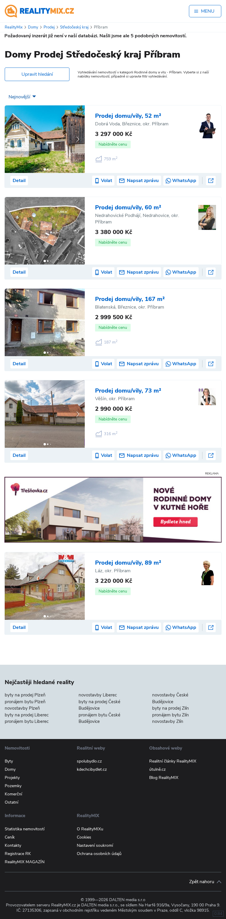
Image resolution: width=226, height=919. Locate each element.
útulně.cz (157, 769)
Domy (10, 769)
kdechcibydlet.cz (92, 769)
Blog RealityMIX (163, 777)
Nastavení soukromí (95, 845)
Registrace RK (18, 853)
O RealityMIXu (90, 829)
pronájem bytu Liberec (27, 721)
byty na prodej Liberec (27, 715)
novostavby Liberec (98, 695)
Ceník (10, 837)
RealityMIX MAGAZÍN (24, 862)
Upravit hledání (37, 74)
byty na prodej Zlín (170, 708)
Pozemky (13, 786)
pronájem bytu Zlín (170, 715)
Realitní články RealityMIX (172, 761)
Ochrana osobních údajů (99, 853)
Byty (9, 761)
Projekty (12, 777)
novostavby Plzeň (22, 708)
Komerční (13, 794)
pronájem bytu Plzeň (25, 702)
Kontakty (13, 845)
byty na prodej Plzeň (25, 695)
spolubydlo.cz (89, 761)
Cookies (84, 837)
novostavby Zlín (167, 721)
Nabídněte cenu (113, 144)
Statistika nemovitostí (24, 829)
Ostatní (11, 802)
